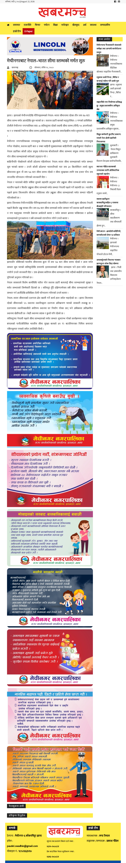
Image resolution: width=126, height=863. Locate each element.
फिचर (37, 25)
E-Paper (28, 31)
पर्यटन (46, 25)
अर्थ (84, 25)
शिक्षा (55, 25)
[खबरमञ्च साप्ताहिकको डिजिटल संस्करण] (63, 12)
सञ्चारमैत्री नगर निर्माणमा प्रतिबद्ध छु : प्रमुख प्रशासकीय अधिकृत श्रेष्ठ (109, 105)
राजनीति (27, 25)
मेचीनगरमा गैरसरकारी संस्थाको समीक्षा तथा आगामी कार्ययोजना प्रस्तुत (109, 48)
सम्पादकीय (105, 25)
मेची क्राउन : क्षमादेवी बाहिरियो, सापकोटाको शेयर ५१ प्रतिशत (109, 233)
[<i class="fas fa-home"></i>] (8, 25)
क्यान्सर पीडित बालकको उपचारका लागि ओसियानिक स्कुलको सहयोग (108, 170)
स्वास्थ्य (93, 25)
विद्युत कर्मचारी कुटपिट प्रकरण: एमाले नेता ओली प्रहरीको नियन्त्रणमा (109, 138)
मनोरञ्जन (65, 25)
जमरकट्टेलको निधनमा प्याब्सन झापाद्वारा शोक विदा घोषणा (108, 261)
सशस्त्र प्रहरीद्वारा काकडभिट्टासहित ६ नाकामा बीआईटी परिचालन (107, 202)
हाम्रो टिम (17, 31)
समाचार (16, 25)
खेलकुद (75, 25)
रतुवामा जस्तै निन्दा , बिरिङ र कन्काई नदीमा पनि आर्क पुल (108, 79)
